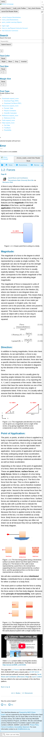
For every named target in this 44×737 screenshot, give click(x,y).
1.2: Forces (15, 669)
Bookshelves (23, 165)
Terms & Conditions (7, 727)
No (12, 705)
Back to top (4, 687)
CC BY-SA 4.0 (34, 672)
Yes (5, 705)
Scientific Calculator (10, 113)
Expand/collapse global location (42, 164)
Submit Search (6, 44)
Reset (3, 58)
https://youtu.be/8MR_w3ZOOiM (14, 665)
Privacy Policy (34, 725)
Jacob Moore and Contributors (18, 178)
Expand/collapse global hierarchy (3, 165)
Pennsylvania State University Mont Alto (21, 180)
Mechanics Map (8, 182)
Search (4, 734)
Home (10, 165)
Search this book (5, 38)
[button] (7, 128)
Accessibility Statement (21, 727)
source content (37, 677)
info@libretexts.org (23, 729)
